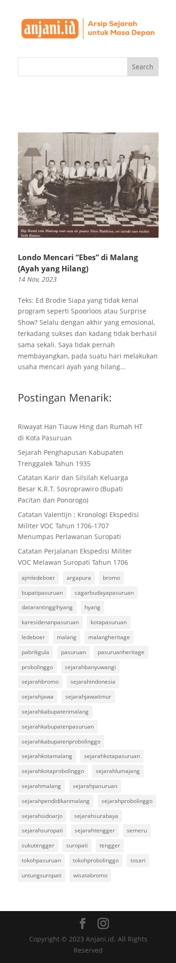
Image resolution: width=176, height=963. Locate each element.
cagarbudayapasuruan (104, 593)
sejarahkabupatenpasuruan (58, 726)
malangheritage (109, 637)
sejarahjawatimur (88, 696)
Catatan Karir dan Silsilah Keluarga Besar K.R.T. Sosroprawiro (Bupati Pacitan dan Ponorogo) (73, 488)
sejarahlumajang (118, 771)
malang (67, 637)
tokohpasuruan (41, 860)
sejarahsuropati (42, 830)
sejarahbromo (40, 682)
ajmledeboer (38, 578)
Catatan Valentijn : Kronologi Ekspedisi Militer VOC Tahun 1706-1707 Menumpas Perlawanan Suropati (78, 525)
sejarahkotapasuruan (112, 756)
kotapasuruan (109, 622)
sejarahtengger (95, 830)
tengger (109, 845)
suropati (77, 845)
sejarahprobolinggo (127, 801)
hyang (92, 607)
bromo (111, 578)
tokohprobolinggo (96, 860)
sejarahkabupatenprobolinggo (61, 741)
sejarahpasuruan (95, 786)
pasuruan (73, 652)
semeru (137, 830)
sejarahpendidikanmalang (56, 801)
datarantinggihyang (47, 607)
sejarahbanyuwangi (90, 667)
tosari (137, 860)
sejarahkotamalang (47, 756)
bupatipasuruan (42, 593)
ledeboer (33, 637)
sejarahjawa (38, 696)
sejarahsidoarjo (42, 816)
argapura (79, 578)
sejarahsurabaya (96, 816)
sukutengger (38, 845)
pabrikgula (35, 652)
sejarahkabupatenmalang (55, 711)
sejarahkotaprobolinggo (53, 771)
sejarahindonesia (92, 682)
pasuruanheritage (121, 652)
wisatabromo (90, 875)
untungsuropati (41, 875)
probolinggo (37, 667)
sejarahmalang (41, 786)
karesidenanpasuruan (50, 622)
